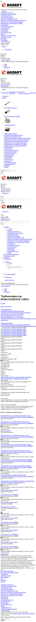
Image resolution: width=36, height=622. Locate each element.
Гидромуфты (4, 598)
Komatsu (20, 326)
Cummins (25, 324)
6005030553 (24, 378)
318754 (17, 377)
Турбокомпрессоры (6, 587)
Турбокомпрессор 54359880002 (9, 522)
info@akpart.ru (6, 60)
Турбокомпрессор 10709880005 (9, 494)
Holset (15, 326)
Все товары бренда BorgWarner (9, 572)
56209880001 (17, 378)
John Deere (7, 324)
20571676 (11, 377)
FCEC (15, 324)
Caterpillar (20, 324)
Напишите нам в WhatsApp (9, 609)
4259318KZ (28, 377)
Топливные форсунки (7, 311)
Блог (2, 578)
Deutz (7, 326)
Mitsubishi (26, 326)
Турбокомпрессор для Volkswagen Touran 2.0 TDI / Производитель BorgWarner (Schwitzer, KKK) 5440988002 (17, 422)
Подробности (4, 357)
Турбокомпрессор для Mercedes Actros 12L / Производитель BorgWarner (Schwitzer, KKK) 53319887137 (17, 481)
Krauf (2, 324)
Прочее (6, 320)
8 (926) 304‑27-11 (6, 41)
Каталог (9, 230)
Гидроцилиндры (29, 318)
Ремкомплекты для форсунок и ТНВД (11, 595)
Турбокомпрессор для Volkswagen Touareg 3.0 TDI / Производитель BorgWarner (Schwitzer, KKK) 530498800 (17, 451)
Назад (10, 228)
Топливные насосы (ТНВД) (8, 586)
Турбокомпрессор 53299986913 (9, 534)
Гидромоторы (8, 318)
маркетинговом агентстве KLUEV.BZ (24, 613)
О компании (4, 574)
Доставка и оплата (6, 575)
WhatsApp (7, 67)
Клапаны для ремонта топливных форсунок (13, 592)
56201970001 (9, 378)
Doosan (12, 324)
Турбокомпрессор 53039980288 (9, 546)
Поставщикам (5, 577)
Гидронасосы (4, 603)
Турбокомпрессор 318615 (8, 507)
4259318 (21, 377)
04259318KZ (4, 377)
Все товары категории (7, 571)
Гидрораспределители (18, 318)
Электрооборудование (11, 312)
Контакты (3, 580)
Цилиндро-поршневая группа (9, 591)
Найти (2, 620)
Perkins (31, 326)
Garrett (11, 326)
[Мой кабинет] (1, 195)
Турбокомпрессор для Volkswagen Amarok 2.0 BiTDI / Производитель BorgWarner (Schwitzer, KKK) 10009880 (16, 466)
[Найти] (2, 172)
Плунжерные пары (6, 604)
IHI (17, 326)
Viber (5, 64)
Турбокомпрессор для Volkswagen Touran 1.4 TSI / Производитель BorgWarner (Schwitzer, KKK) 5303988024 (17, 436)
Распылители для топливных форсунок (12, 594)
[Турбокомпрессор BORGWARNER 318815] (13, 329)
